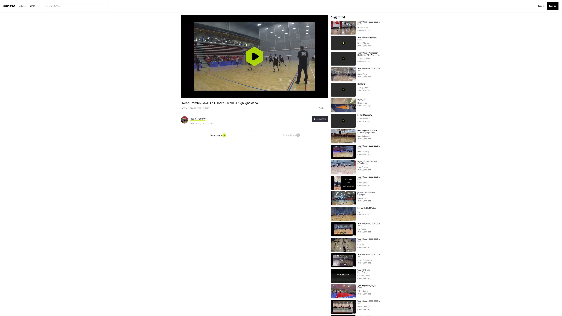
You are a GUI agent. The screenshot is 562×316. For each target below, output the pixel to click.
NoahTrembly (197, 118)
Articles (22, 6)
